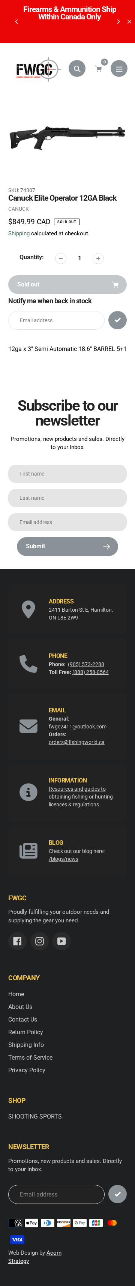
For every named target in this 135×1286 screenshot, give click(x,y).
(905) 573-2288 (86, 664)
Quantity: (32, 257)
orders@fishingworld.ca (77, 742)
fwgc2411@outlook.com (77, 727)
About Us (20, 1006)
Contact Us (22, 1019)
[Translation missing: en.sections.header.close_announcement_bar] (129, 21)
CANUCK (18, 209)
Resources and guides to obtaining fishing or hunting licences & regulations (81, 796)
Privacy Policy (26, 1070)
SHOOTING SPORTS (35, 1116)
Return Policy (25, 1032)
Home (16, 994)
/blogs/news (63, 859)
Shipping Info (26, 1044)
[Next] (118, 21)
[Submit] (117, 1194)
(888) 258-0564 (90, 672)
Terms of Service (30, 1057)
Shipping (19, 233)
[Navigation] (119, 68)
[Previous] (17, 21)
